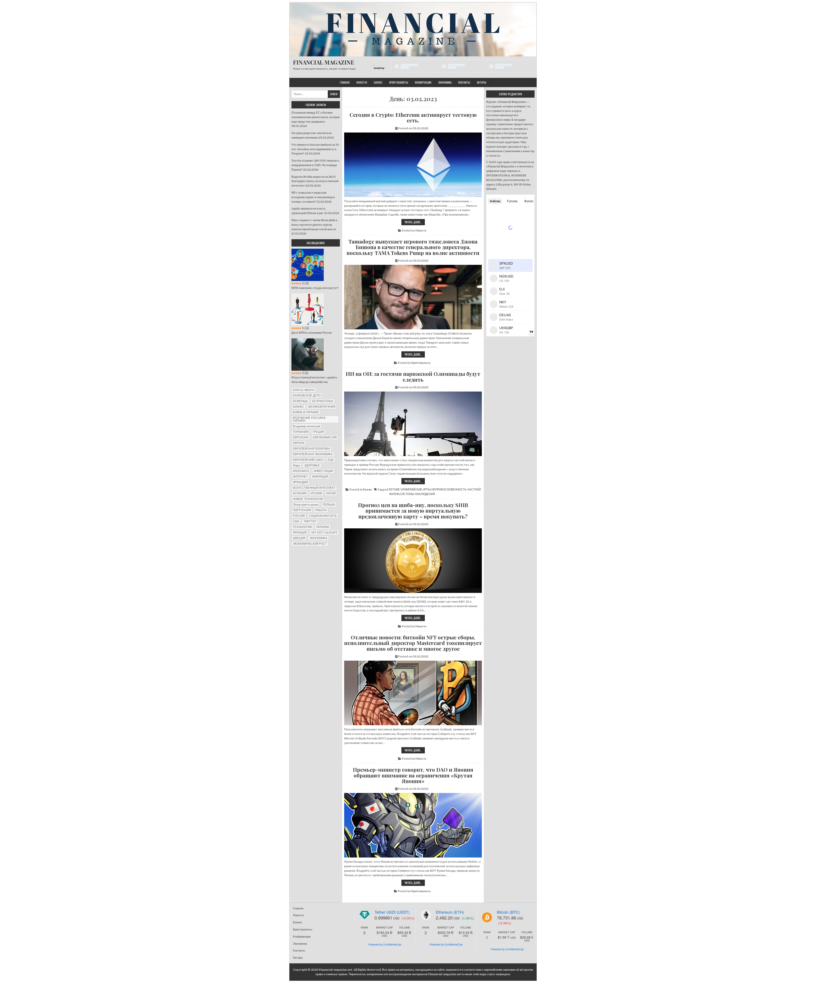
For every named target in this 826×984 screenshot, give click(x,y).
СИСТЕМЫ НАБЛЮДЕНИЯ (417, 494)
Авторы (481, 82)
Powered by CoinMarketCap (384, 944)
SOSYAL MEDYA (304, 390)
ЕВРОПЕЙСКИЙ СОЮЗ (308, 459)
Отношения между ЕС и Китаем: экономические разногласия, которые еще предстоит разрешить (315, 117)
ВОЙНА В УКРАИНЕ (306, 412)
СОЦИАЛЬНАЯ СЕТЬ (323, 515)
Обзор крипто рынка (305, 504)
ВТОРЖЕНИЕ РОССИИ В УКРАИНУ (309, 419)
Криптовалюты (398, 82)
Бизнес (378, 82)
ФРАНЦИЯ (300, 532)
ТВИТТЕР (310, 521)
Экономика (445, 82)
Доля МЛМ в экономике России (311, 332)
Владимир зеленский (306, 426)
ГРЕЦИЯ (318, 431)
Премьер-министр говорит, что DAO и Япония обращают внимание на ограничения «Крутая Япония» (413, 775)
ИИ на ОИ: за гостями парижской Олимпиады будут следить (413, 376)
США (296, 521)
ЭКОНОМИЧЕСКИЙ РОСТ (310, 543)
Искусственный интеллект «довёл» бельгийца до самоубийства (314, 380)
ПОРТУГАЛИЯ (302, 510)
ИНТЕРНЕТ (300, 476)
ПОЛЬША (329, 504)
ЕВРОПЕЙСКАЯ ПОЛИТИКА (311, 448)
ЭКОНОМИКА (318, 538)
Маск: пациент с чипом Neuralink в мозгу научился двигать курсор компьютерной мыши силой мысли (314, 225)
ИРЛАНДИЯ (300, 482)
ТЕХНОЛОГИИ (302, 527)
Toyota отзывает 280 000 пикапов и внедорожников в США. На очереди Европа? (315, 165)
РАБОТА (321, 510)
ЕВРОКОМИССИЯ (325, 437)
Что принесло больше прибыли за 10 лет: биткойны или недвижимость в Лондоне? (315, 149)
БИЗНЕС (298, 406)
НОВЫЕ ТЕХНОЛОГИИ (308, 499)
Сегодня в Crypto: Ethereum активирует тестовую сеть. (413, 117)
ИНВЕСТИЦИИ (323, 471)
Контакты (464, 82)
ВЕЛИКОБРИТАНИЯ (321, 406)
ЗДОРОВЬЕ (312, 465)
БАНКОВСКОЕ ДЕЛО (307, 395)
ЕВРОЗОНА (300, 437)
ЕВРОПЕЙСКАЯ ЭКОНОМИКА (313, 454)
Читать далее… (414, 222)
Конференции (423, 82)
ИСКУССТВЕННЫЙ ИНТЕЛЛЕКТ (314, 487)
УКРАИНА (322, 527)
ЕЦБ (331, 459)
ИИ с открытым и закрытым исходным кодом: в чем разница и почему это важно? (313, 197)
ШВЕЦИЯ (299, 538)
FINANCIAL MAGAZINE (323, 62)
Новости (361, 82)
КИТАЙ (331, 493)
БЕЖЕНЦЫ (300, 401)
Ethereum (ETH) (450, 912)
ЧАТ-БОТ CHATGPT (324, 532)
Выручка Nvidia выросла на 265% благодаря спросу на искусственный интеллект (314, 181)
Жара (296, 465)
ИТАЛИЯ (316, 493)
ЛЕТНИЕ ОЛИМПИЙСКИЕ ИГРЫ (409, 489)
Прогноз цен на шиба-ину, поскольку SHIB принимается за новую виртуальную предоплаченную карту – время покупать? (413, 510)
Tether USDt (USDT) (392, 912)
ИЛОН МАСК (301, 471)
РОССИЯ (299, 515)
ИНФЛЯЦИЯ (320, 476)
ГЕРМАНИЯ (300, 431)
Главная (345, 82)
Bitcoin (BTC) (508, 912)
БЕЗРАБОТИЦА (322, 401)
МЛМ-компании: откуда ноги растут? (315, 288)
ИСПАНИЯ (299, 493)
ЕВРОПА (299, 443)
